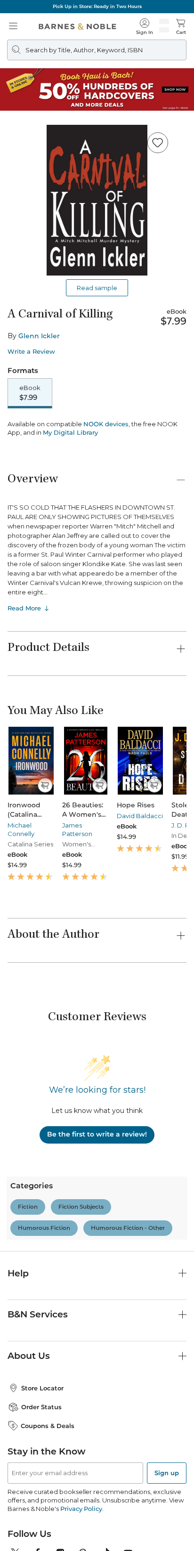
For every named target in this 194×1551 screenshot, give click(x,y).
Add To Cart (97, 429)
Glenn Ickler (39, 336)
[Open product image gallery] (97, 200)
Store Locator (42, 1444)
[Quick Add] (45, 841)
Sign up (166, 1529)
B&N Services (38, 1370)
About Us (29, 1412)
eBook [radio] (29, 393)
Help (18, 1329)
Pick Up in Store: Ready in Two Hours (97, 6)
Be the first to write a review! (97, 1190)
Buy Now (97, 454)
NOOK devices (106, 480)
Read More (24, 664)
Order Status (41, 1463)
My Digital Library (70, 489)
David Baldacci (140, 872)
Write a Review (31, 351)
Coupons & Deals (47, 1482)
